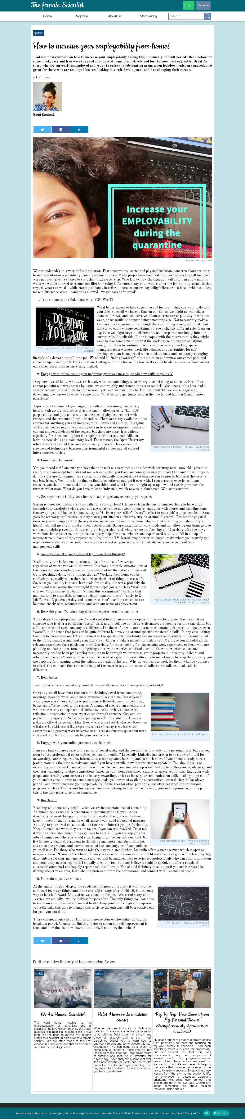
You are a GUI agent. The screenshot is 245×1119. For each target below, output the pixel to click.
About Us (115, 16)
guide (38, 33)
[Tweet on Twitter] (42, 129)
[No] (240, 1113)
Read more (220, 1113)
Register (203, 5)
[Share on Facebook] (61, 129)
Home (47, 16)
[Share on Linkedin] (79, 129)
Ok (207, 1113)
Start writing (148, 16)
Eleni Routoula (44, 114)
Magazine (81, 16)
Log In (188, 5)
